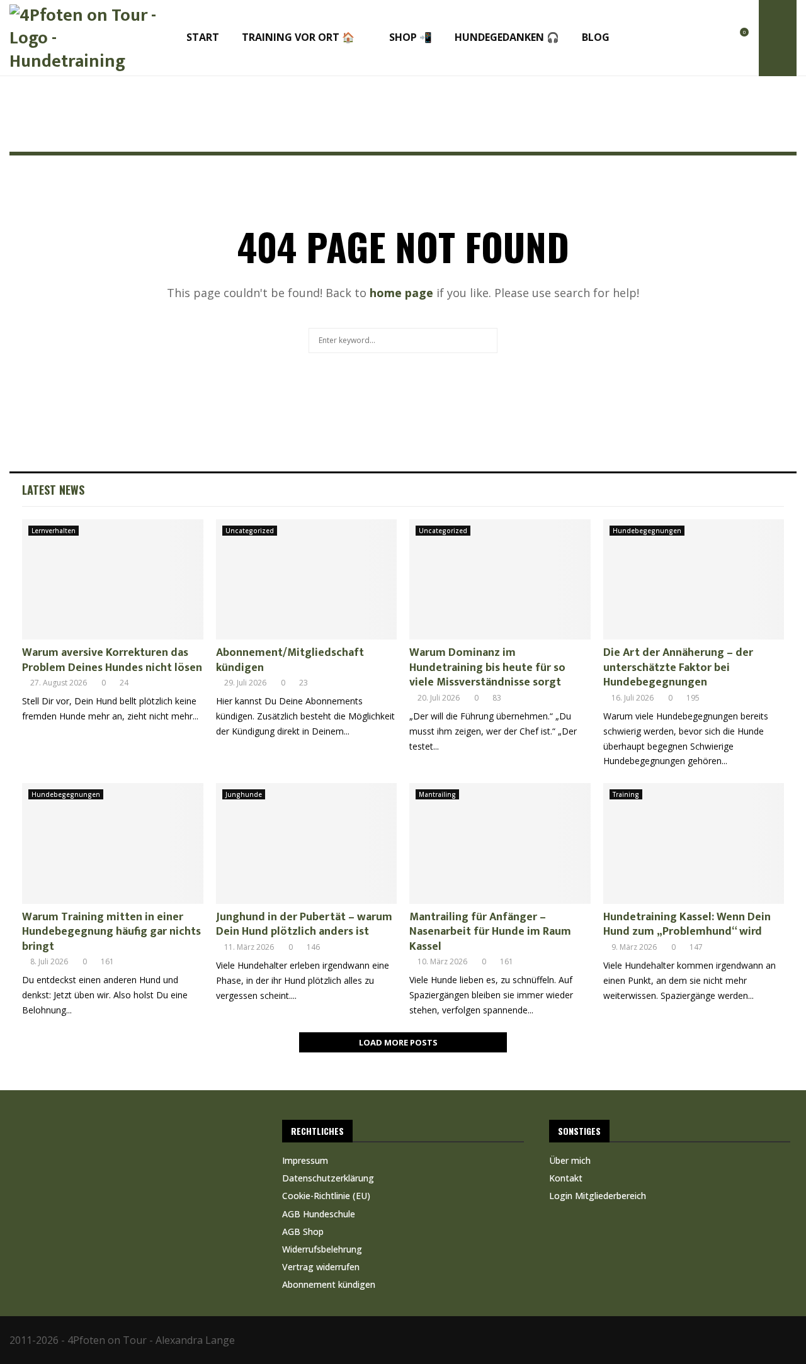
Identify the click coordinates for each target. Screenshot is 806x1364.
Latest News (53, 490)
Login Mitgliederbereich (597, 1196)
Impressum (305, 1160)
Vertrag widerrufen (321, 1267)
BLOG (596, 37)
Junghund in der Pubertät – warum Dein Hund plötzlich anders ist (304, 924)
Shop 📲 (410, 37)
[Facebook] (656, 38)
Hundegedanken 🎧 (507, 37)
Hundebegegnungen (647, 530)
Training (626, 794)
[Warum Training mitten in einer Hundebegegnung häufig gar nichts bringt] (112, 843)
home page (401, 292)
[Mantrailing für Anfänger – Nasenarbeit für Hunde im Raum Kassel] (500, 843)
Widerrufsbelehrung (322, 1249)
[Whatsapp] (728, 38)
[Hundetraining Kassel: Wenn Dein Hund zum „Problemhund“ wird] (694, 843)
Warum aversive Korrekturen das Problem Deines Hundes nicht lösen (112, 660)
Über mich (570, 1160)
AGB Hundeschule (318, 1214)
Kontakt (565, 1178)
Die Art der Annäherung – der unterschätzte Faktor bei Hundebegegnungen (678, 667)
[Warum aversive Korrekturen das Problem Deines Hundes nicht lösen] (112, 579)
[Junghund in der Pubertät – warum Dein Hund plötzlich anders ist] (306, 843)
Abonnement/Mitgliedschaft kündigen (290, 660)
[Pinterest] (685, 38)
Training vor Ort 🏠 (298, 37)
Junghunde (243, 794)
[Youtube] (699, 38)
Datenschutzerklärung (328, 1178)
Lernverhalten (53, 530)
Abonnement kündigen (328, 1284)
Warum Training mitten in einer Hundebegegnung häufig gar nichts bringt (111, 932)
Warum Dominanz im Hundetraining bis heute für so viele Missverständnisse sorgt (487, 667)
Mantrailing (437, 794)
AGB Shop (303, 1231)
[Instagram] (670, 38)
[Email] (714, 38)
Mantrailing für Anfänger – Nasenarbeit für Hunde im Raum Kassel (490, 932)
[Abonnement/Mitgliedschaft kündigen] (306, 579)
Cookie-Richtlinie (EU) (326, 1196)
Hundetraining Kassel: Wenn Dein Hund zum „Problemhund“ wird (687, 924)
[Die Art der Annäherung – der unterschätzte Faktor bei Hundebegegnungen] (694, 579)
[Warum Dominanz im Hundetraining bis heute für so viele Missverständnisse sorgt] (500, 579)
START (202, 37)
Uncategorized (249, 530)
